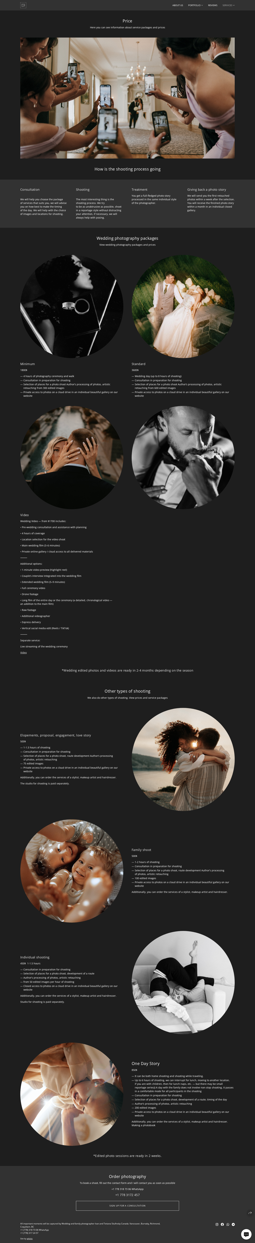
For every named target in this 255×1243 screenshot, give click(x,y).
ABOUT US (177, 5)
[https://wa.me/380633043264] (228, 1224)
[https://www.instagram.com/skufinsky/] (217, 1224)
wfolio (30, 1238)
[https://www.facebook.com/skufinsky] (222, 1224)
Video (23, 652)
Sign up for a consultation (127, 1205)
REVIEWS (212, 5)
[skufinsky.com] (23, 5)
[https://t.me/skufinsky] (233, 1224)
